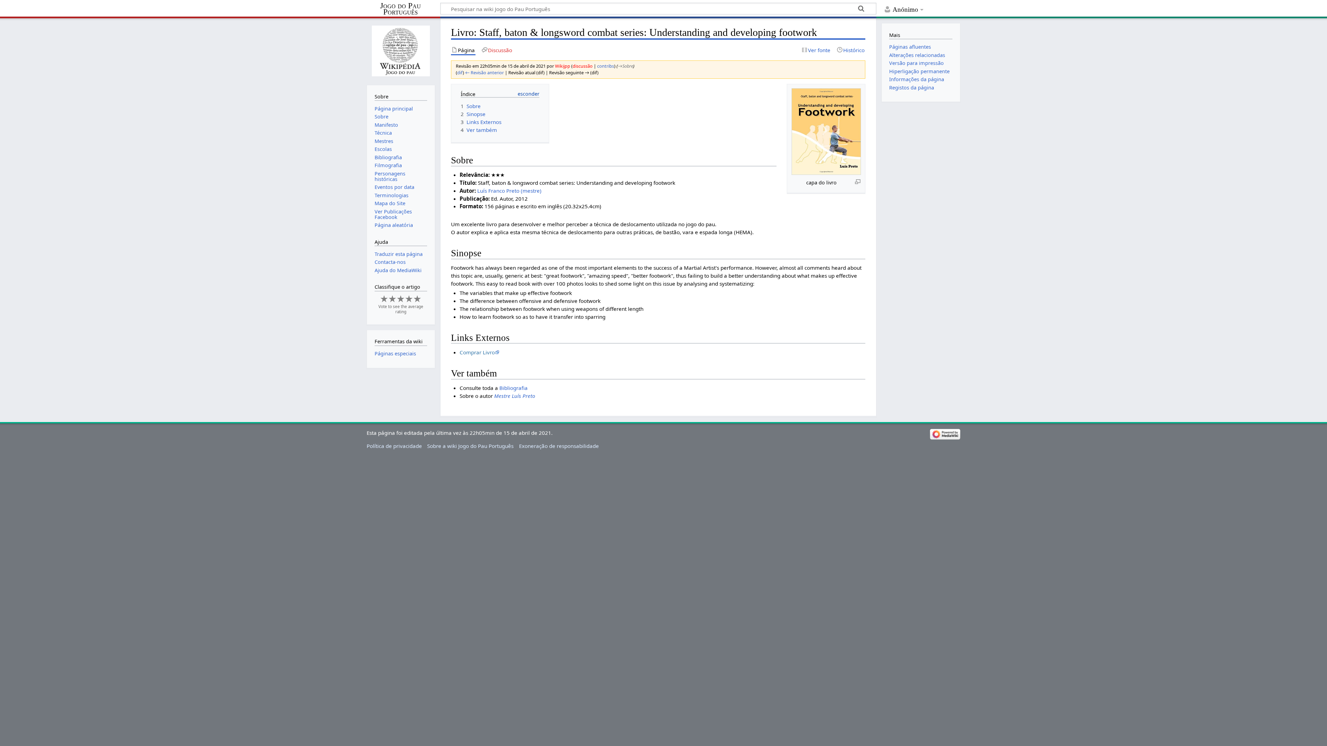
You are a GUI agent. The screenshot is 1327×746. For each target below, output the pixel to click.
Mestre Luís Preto (514, 395)
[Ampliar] (857, 181)
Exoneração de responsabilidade (559, 445)
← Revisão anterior (484, 72)
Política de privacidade (394, 445)
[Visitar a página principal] (401, 51)
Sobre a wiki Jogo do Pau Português (470, 445)
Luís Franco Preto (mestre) (509, 190)
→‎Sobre (625, 66)
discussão (583, 66)
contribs (605, 66)
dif (460, 72)
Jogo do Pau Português (400, 9)
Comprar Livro (477, 352)
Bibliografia (513, 387)
